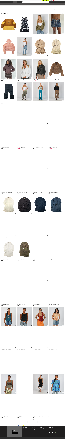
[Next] (63, 9)
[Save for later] (15, 33)
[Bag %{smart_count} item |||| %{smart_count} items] (54, 2)
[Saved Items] (52, 2)
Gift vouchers (41, 429)
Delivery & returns (25, 430)
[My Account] (50, 2)
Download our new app (45, 0)
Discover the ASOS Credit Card (43, 433)
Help (23, 428)
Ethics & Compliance (25, 435)
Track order (24, 429)
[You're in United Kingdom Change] (54, 0)
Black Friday (41, 431)
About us (32, 428)
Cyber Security (33, 432)
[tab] (11, 4)
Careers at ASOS (33, 429)
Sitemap (24, 433)
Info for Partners (41, 432)
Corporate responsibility (34, 430)
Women (4, 7)
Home (1, 7)
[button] (49, 432)
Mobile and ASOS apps (42, 428)
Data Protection (24, 434)
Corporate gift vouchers (42, 430)
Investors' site (33, 431)
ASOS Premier (24, 431)
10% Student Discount (25, 432)
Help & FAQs (51, 0)
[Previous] (42, 9)
